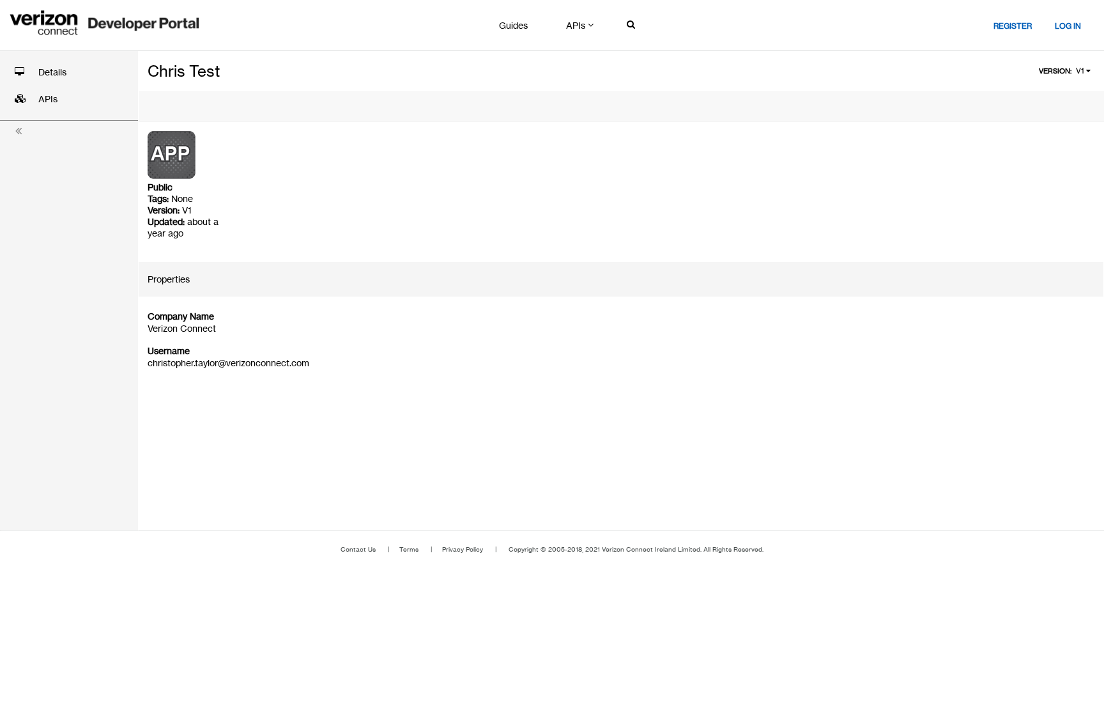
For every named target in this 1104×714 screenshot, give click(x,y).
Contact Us (358, 549)
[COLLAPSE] (19, 129)
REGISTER (1012, 26)
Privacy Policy (462, 549)
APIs (47, 99)
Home (105, 24)
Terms (408, 549)
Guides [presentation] (513, 25)
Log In (1068, 26)
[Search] (632, 25)
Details (52, 72)
